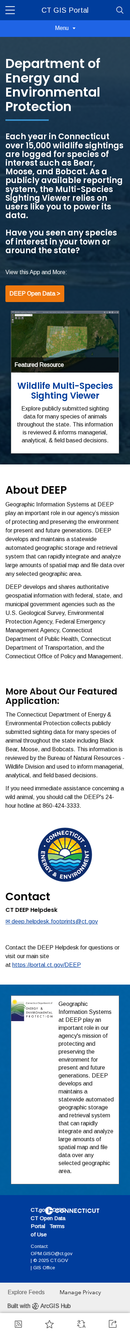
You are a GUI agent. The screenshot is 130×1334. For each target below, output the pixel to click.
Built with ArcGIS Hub (39, 1306)
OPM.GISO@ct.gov (52, 1253)
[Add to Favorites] (49, 1324)
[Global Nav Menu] (10, 10)
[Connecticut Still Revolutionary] (72, 1210)
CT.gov (39, 1210)
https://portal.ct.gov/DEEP (46, 965)
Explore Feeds (26, 1292)
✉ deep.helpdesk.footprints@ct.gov (51, 921)
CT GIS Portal (65, 10)
